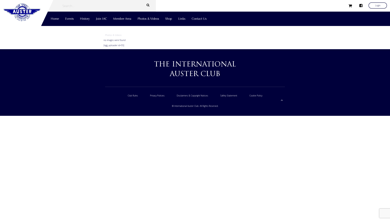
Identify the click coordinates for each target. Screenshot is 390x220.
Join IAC (101, 18)
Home (55, 18)
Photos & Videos (148, 18)
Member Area (122, 18)
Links (181, 18)
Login (377, 5)
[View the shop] (350, 5)
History (85, 18)
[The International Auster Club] (26, 12)
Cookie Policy (255, 95)
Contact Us (199, 18)
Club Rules (133, 95)
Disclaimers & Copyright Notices (192, 95)
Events (69, 18)
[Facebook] (361, 5)
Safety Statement (228, 95)
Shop (168, 18)
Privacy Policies (157, 95)
